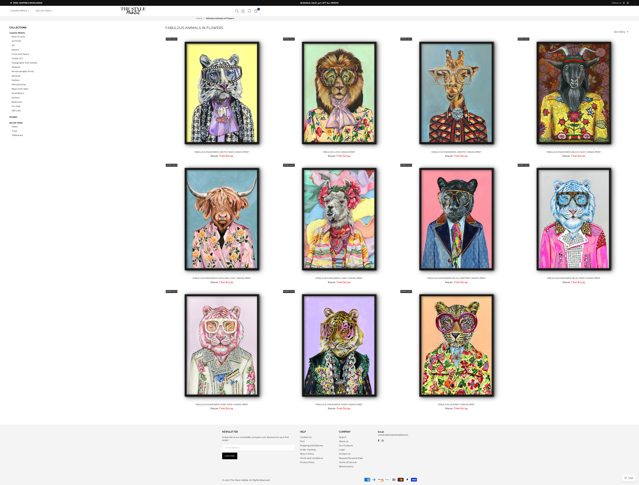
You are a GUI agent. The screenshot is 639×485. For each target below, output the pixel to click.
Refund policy (346, 466)
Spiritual (16, 76)
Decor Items (43, 10)
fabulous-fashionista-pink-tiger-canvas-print (222, 404)
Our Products (346, 445)
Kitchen (16, 97)
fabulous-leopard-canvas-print (456, 404)
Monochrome (19, 84)
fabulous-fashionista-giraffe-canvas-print (456, 152)
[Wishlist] (249, 10)
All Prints (16, 41)
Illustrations (18, 93)
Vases (15, 126)
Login (342, 449)
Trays (14, 131)
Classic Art (17, 58)
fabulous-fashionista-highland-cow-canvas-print (222, 278)
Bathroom (17, 102)
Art (13, 45)
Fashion (16, 80)
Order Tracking (308, 449)
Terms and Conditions (311, 458)
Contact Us (306, 437)
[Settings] (243, 10)
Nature (15, 50)
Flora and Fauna (20, 54)
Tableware (17, 135)
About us (343, 441)
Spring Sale (171, 39)
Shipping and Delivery (311, 445)
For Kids (16, 106)
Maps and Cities (20, 89)
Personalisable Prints (23, 71)
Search (342, 437)
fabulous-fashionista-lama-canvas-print (339, 278)
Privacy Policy (307, 462)
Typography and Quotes (24, 62)
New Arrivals (18, 36)
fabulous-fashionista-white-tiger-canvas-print (222, 152)
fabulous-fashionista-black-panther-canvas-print (456, 278)
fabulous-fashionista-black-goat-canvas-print (574, 152)
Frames (13, 117)
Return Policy (307, 454)
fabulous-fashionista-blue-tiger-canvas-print (573, 278)
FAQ (302, 441)
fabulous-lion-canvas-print (339, 152)
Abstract (16, 67)
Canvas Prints (19, 10)
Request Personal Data (351, 458)
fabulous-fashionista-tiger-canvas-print (339, 404)
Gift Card (16, 110)
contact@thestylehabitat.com (393, 435)
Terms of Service (348, 462)
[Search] (237, 10)
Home (199, 18)
